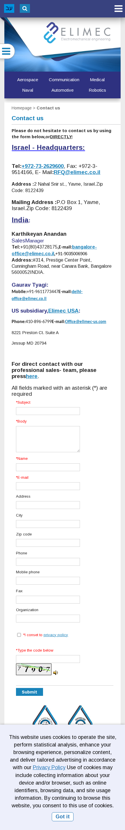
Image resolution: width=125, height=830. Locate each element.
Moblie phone (28, 572)
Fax (19, 591)
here (32, 376)
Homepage (22, 108)
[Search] (24, 8)
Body (22, 421)
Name (22, 458)
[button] (118, 8)
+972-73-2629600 (43, 166)
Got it (63, 817)
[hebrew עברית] (9, 8)
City (19, 515)
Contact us (48, 108)
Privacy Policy (49, 767)
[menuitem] (27, 79)
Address (23, 496)
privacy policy (56, 635)
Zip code (24, 534)
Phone (21, 553)
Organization (27, 610)
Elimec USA (63, 311)
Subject (23, 402)
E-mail (22, 477)
